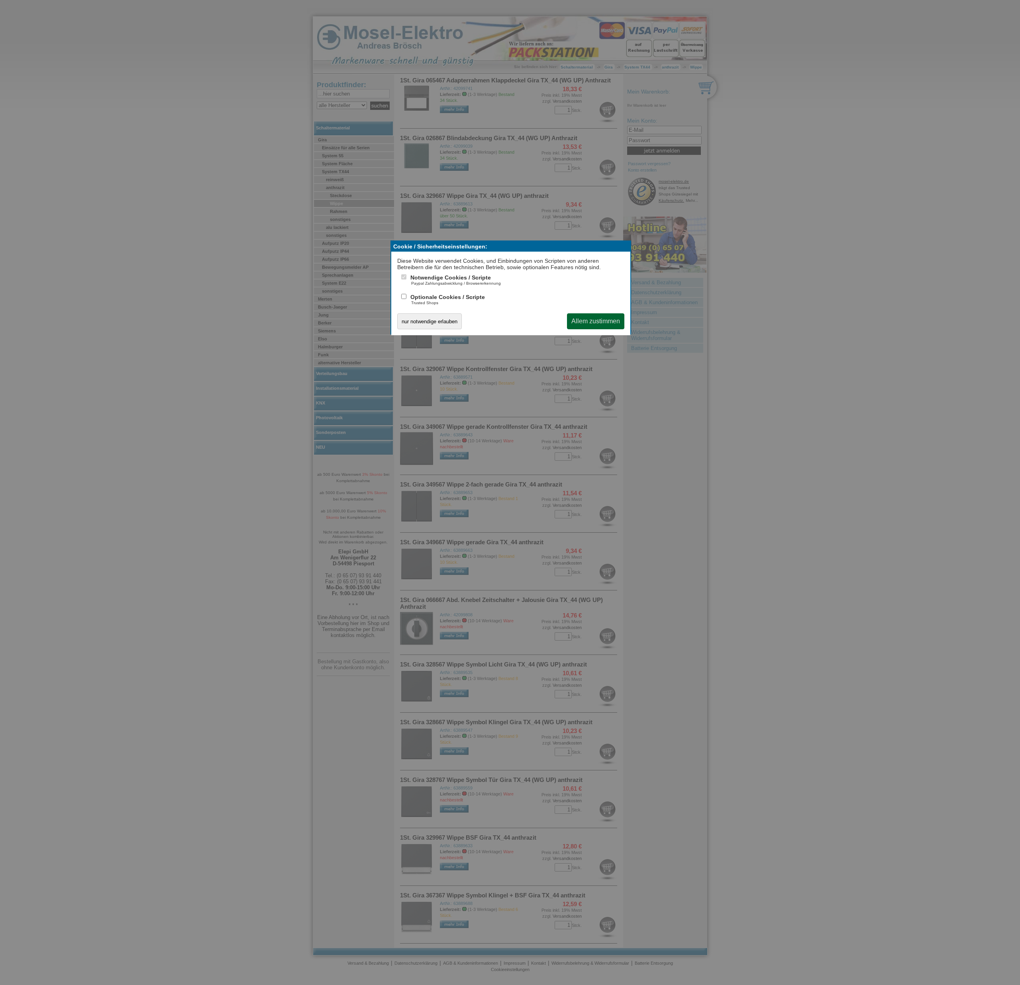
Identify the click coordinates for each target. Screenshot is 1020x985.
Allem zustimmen (595, 321)
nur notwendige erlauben (429, 321)
